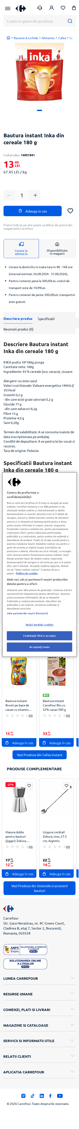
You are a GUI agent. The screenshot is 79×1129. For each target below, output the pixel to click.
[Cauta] (70, 21)
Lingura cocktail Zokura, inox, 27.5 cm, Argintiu (55, 836)
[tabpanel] (39, 72)
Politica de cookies (27, 573)
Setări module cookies (40, 624)
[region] (39, 564)
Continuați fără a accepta (39, 635)
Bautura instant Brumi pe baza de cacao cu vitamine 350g (17, 706)
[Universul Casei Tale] (21, 8)
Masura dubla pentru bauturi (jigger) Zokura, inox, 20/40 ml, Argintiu (16, 837)
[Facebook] (50, 1097)
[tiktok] (32, 1097)
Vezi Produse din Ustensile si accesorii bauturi (39, 888)
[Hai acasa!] (8, 37)
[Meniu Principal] (7, 8)
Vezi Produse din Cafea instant (39, 755)
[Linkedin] (42, 1097)
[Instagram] (23, 1097)
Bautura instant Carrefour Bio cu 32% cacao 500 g (54, 705)
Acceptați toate (39, 647)
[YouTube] (60, 1097)
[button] (74, 9)
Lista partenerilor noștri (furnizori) (27, 613)
